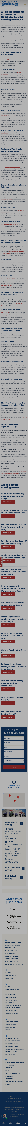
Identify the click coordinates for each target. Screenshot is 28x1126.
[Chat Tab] (14, 563)
